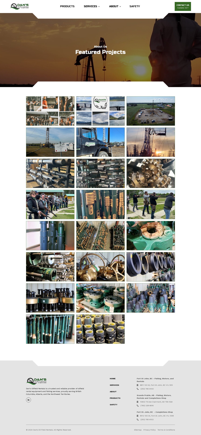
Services (114, 385)
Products (67, 6)
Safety (135, 6)
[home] (19, 6)
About (113, 6)
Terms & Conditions (166, 430)
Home (113, 378)
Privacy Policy (149, 430)
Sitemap (138, 430)
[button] (92, 6)
